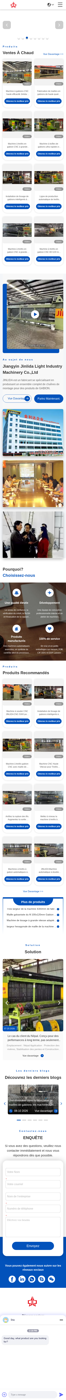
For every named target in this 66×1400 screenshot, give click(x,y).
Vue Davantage (33, 891)
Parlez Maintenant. (49, 398)
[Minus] (61, 1320)
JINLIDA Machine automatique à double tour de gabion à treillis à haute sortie (49, 871)
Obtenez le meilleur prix (17, 101)
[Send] (61, 1394)
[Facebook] (11, 1279)
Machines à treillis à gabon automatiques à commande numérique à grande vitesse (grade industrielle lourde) (17, 871)
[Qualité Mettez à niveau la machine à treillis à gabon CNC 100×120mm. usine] (48, 798)
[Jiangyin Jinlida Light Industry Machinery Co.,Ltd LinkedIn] (21, 1279)
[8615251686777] (31, 1279)
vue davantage (53, 54)
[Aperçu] (33, 1305)
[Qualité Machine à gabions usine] (33, 39)
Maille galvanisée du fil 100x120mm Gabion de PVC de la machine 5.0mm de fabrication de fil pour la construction (32, 909)
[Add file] (4, 1394)
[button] (19, 38)
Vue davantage (31, 1055)
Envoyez (33, 1246)
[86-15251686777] (41, 1279)
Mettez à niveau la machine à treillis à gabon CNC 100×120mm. (49, 818)
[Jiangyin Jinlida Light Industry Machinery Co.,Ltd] (14, 5)
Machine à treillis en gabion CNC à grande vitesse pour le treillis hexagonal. (17, 145)
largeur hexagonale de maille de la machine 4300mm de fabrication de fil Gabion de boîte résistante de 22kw (32, 921)
